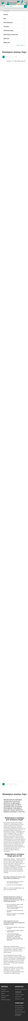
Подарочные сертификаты (18, 992)
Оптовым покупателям (20, 989)
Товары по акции (19, 994)
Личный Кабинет (19, 1005)
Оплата (3, 993)
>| (15, 56)
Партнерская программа (18, 1014)
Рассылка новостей (20, 1012)
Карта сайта (18, 996)
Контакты (3, 989)
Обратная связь (5, 991)
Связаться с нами (19, 999)
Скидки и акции (5, 995)
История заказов (19, 1007)
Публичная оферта (5, 999)
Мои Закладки (18, 1010)
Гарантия (3, 997)
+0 (17, 4)
